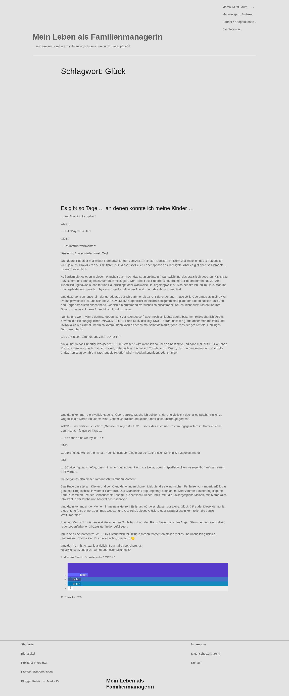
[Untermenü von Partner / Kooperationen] (256, 22)
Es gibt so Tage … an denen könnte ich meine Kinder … (127, 208)
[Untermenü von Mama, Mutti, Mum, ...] (253, 7)
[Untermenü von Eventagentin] (241, 29)
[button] (78, 574)
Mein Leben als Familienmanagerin (97, 36)
